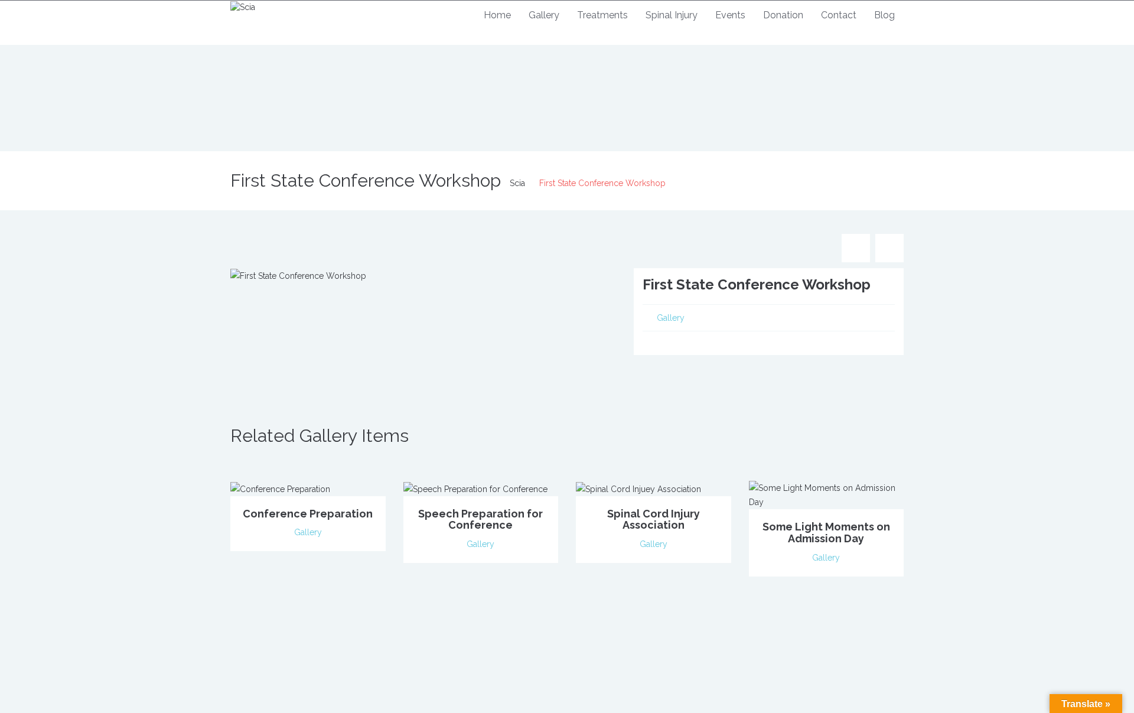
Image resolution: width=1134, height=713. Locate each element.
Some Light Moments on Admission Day (826, 532)
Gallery (544, 15)
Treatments (602, 15)
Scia (517, 183)
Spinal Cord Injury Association (653, 519)
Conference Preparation (308, 513)
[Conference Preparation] (280, 488)
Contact (838, 15)
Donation (783, 15)
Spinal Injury (672, 15)
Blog (884, 15)
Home (497, 15)
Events (730, 15)
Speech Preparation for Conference (480, 519)
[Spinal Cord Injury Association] (638, 488)
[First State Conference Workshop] (298, 275)
